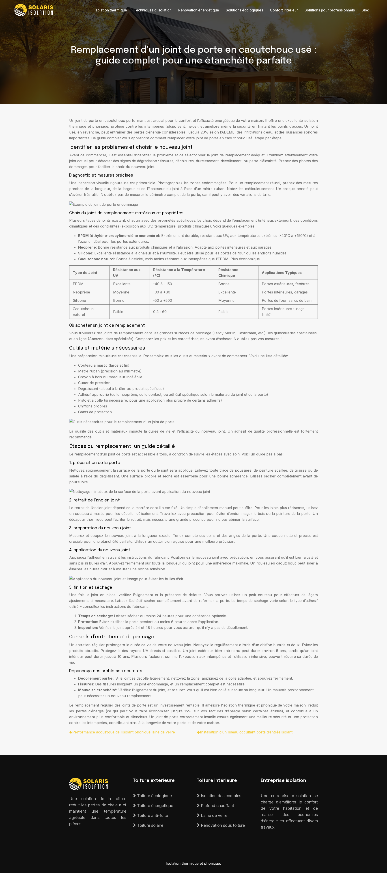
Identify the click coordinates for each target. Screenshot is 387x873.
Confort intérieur (284, 10)
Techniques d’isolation (153, 10)
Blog (365, 10)
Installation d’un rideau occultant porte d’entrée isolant (246, 732)
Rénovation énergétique (198, 10)
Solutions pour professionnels (330, 10)
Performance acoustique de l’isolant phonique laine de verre (123, 732)
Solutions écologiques (244, 10)
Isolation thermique (111, 10)
